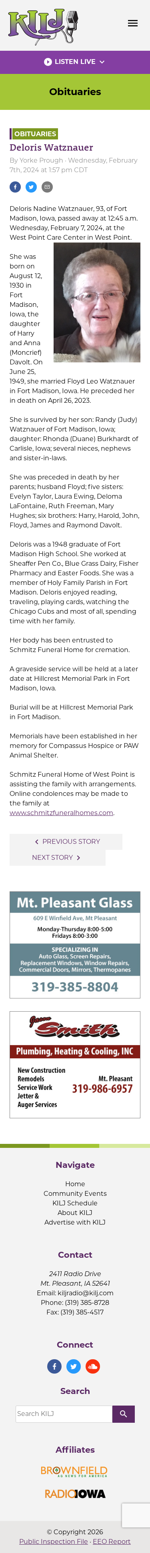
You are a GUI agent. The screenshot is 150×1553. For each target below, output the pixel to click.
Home (75, 1184)
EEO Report (112, 1541)
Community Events (75, 1193)
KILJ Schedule (75, 1203)
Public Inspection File (53, 1541)
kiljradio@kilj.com (86, 1293)
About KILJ (75, 1213)
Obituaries (75, 91)
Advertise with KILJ (75, 1222)
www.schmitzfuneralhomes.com (61, 813)
